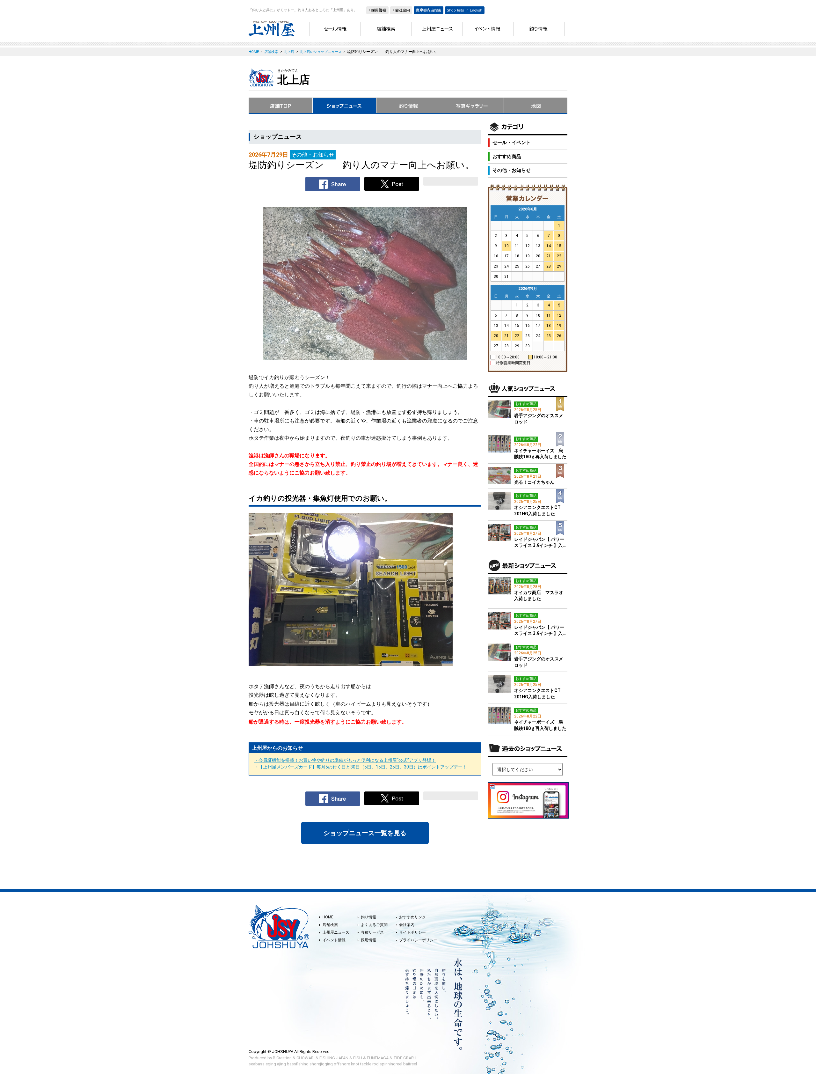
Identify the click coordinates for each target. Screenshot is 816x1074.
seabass (257, 1064)
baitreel (410, 1064)
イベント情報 (334, 940)
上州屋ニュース (336, 932)
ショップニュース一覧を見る (365, 833)
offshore (342, 1064)
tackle (365, 1064)
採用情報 (368, 940)
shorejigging (321, 1064)
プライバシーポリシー (418, 940)
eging (271, 1064)
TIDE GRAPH (404, 1058)
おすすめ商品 (506, 156)
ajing (281, 1064)
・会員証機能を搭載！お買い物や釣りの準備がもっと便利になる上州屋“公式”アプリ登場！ (345, 760)
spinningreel (391, 1064)
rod (375, 1064)
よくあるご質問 (374, 925)
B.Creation (282, 1058)
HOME (328, 917)
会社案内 (406, 925)
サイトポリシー (412, 932)
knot (355, 1064)
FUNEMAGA (378, 1058)
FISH (357, 1058)
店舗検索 (330, 925)
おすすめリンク (412, 917)
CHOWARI (305, 1058)
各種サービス (372, 932)
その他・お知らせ (511, 170)
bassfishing (298, 1064)
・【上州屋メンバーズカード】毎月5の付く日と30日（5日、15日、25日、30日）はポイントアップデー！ (360, 766)
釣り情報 (368, 917)
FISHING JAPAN (333, 1058)
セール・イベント (511, 142)
